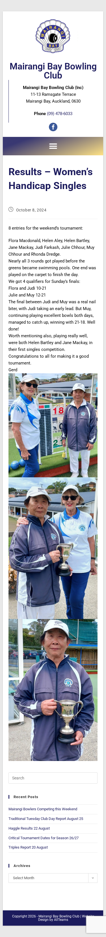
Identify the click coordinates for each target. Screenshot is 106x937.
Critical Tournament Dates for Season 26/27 (43, 838)
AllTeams (61, 920)
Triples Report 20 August (28, 847)
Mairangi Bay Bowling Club (53, 71)
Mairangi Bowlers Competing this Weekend (42, 809)
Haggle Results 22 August (29, 828)
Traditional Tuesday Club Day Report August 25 (45, 819)
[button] (53, 146)
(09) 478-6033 (59, 113)
